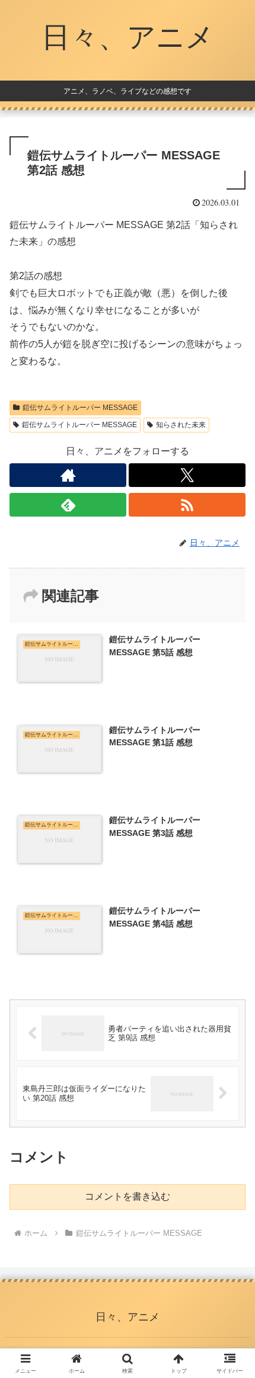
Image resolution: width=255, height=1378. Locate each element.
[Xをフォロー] (187, 475)
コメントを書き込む (127, 1196)
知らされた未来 (181, 425)
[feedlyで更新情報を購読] (67, 505)
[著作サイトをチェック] (67, 475)
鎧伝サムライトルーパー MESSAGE (80, 407)
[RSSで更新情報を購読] (187, 505)
